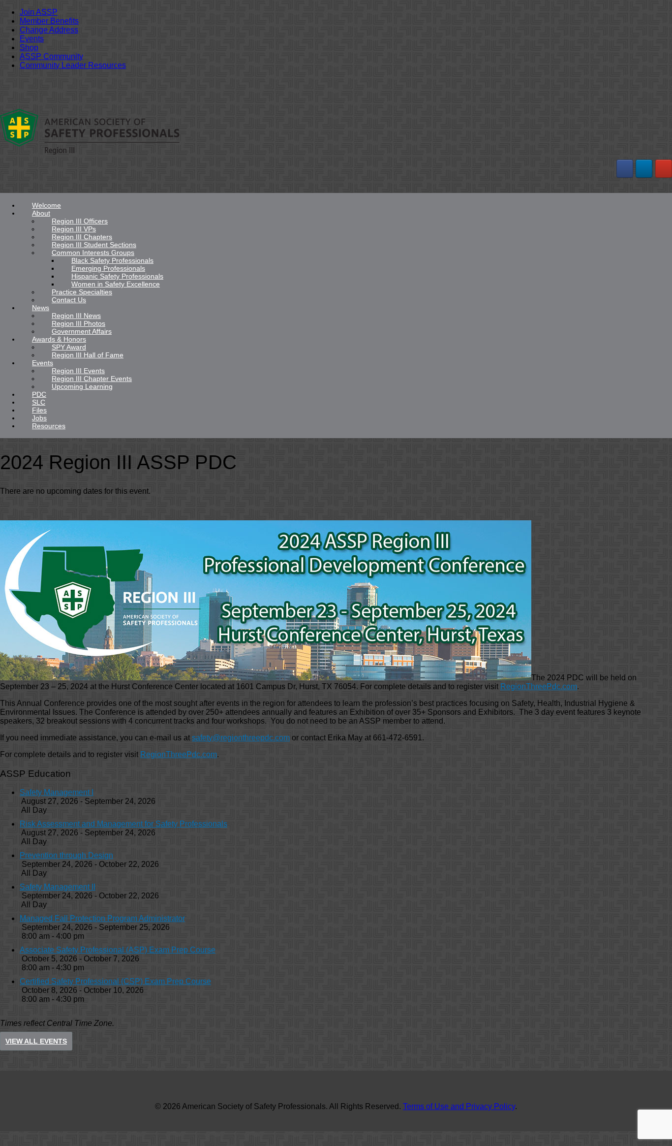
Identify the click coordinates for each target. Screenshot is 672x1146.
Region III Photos (78, 323)
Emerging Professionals (108, 268)
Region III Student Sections (94, 245)
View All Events (36, 1041)
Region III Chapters (82, 237)
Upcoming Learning (82, 386)
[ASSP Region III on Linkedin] (644, 168)
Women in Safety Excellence (115, 284)
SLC (38, 402)
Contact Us (69, 300)
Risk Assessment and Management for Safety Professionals (123, 824)
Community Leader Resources (73, 65)
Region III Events (78, 371)
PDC (39, 394)
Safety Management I (56, 792)
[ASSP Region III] (90, 154)
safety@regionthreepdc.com (241, 737)
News (40, 308)
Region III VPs (74, 229)
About (41, 213)
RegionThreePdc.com (538, 686)
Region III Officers (80, 221)
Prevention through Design (66, 855)
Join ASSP (39, 12)
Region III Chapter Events (92, 378)
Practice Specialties (82, 292)
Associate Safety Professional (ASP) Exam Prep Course (117, 950)
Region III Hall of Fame (87, 355)
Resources (48, 426)
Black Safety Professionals (112, 260)
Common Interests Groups (93, 252)
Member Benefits (49, 21)
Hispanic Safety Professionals (117, 276)
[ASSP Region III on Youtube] (663, 168)
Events (32, 38)
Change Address (49, 30)
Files (39, 410)
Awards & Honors (59, 339)
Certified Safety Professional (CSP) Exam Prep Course (115, 981)
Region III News (76, 315)
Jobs (39, 418)
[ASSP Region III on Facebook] (624, 168)
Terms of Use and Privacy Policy (459, 1106)
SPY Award (69, 347)
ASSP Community (51, 56)
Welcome (46, 205)
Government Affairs (82, 331)
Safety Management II (57, 887)
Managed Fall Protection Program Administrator (102, 918)
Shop (29, 47)
